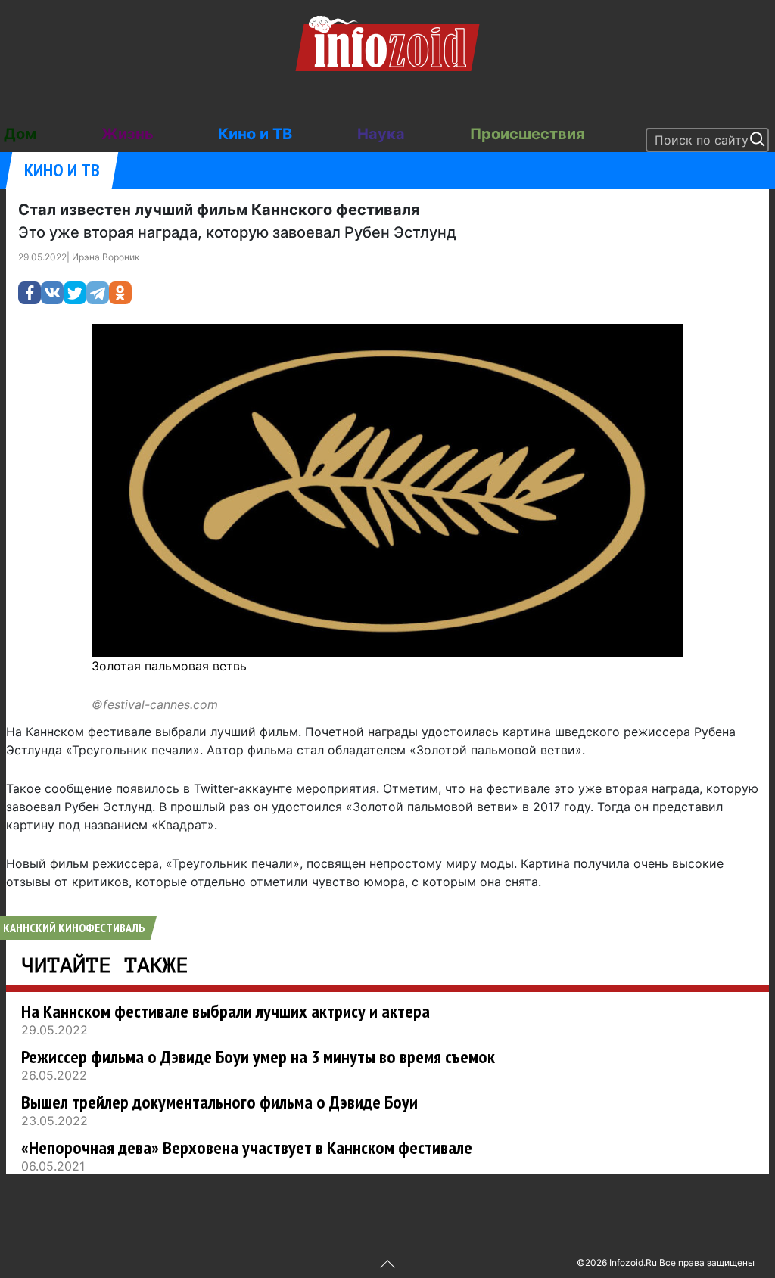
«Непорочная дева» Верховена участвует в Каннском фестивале (246, 1147)
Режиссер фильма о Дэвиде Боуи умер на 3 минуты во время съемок (258, 1056)
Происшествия (527, 134)
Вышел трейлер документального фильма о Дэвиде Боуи (219, 1102)
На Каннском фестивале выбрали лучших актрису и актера (225, 1011)
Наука (381, 134)
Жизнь (127, 134)
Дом (20, 134)
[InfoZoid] (387, 41)
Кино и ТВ (255, 134)
